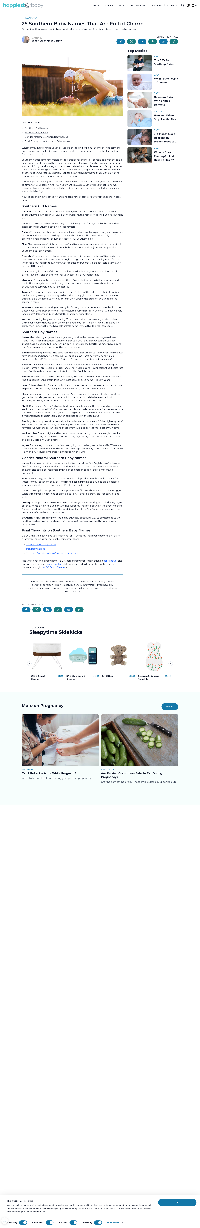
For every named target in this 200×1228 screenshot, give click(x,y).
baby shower (110, 561)
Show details (113, 1222)
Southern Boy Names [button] (36, 132)
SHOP (96, 5)
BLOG (130, 5)
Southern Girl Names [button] (36, 128)
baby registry (54, 564)
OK (177, 1202)
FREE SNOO (142, 5)
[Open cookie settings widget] (4, 1220)
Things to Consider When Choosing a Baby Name (52, 553)
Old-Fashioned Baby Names (41, 544)
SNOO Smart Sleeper (54, 567)
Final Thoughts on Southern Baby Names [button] (47, 141)
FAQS (174, 5)
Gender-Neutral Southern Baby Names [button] (46, 137)
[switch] (49, 1222)
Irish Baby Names (35, 549)
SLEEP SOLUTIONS (114, 5)
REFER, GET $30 (159, 5)
